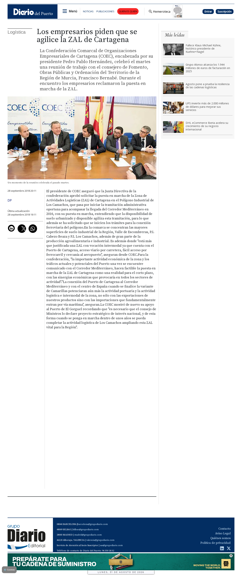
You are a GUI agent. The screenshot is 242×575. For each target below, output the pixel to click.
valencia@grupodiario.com (100, 540)
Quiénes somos (220, 538)
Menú (73, 11)
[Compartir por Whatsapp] (33, 228)
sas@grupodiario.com (111, 545)
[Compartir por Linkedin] (11, 228)
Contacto (224, 529)
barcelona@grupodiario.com (93, 524)
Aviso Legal (223, 533)
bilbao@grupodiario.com (86, 529)
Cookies (9, 569)
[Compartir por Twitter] (22, 228)
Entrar (208, 11)
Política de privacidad (215, 543)
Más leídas (175, 35)
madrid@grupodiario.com (88, 534)
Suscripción (225, 11)
